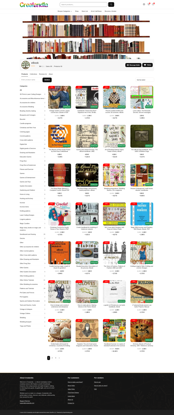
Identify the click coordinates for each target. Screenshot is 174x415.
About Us (70, 399)
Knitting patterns (32, 211)
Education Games (32, 157)
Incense (32, 202)
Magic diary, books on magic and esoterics (32, 229)
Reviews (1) (43, 74)
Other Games (32, 267)
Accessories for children (32, 102)
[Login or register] (144, 5)
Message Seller (135, 65)
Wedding (32, 317)
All (21, 90)
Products (24, 74)
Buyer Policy (71, 385)
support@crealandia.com (27, 403)
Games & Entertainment (32, 177)
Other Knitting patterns (32, 276)
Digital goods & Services (32, 148)
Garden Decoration (32, 186)
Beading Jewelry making (32, 111)
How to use (97, 382)
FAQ (95, 389)
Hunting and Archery (32, 198)
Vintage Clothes (32, 313)
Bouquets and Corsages (32, 115)
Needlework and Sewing (32, 234)
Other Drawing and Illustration (32, 259)
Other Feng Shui (32, 263)
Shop (76, 11)
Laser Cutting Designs (32, 215)
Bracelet (32, 119)
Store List (85, 11)
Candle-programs (32, 123)
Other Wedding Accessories (32, 284)
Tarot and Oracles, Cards (32, 305)
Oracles (32, 238)
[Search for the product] (111, 4)
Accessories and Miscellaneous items (32, 98)
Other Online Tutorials (32, 280)
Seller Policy (71, 389)
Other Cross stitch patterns (32, 255)
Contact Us (71, 403)
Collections (33, 74)
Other (32, 242)
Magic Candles (32, 223)
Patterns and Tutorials (32, 288)
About (51, 74)
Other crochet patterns (32, 251)
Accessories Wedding (32, 106)
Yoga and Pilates (32, 326)
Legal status (71, 396)
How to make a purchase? (75, 382)
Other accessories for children (32, 247)
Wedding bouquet (32, 322)
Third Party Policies (73, 392)
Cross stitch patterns (32, 140)
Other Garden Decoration (32, 272)
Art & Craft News (96, 11)
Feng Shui (32, 161)
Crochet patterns (32, 136)
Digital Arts (32, 144)
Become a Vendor (110, 11)
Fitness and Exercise (32, 169)
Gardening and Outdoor (32, 190)
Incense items (32, 207)
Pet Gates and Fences (32, 292)
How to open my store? (100, 385)
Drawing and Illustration (32, 152)
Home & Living (32, 194)
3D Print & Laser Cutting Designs (32, 94)
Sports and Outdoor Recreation (32, 301)
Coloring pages (32, 131)
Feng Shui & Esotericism (32, 165)
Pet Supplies (32, 297)
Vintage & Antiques (32, 309)
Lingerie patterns (32, 219)
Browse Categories (64, 11)
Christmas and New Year (32, 127)
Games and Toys (32, 182)
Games (32, 173)
